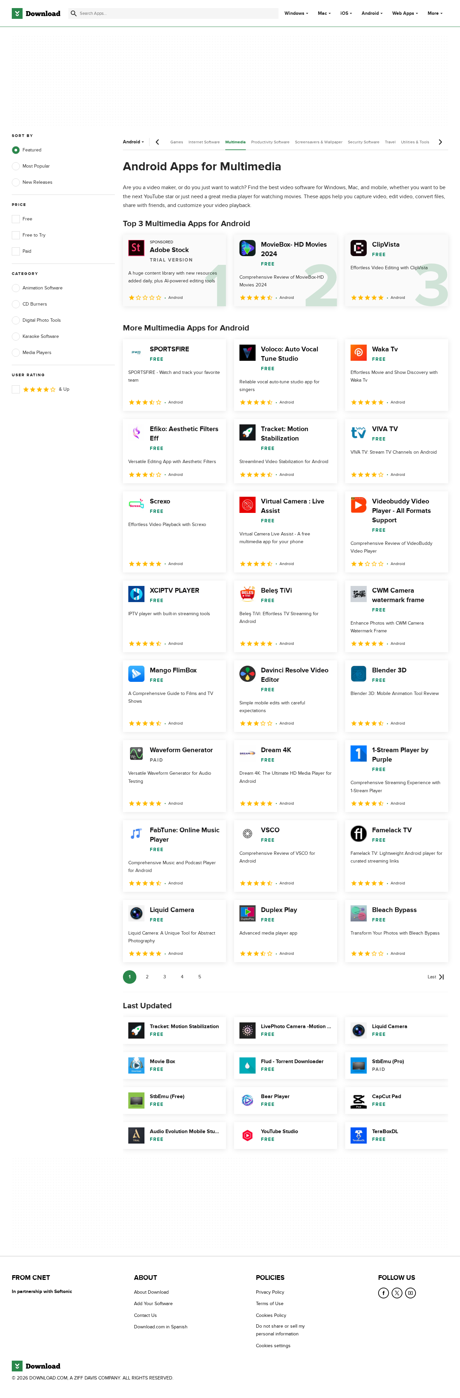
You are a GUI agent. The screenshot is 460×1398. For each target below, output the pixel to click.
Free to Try (34, 235)
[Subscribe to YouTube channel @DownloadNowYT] (410, 1293)
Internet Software (204, 142)
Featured (32, 150)
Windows (294, 13)
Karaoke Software (41, 336)
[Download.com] (36, 13)
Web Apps (403, 13)
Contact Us (145, 1315)
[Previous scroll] (158, 142)
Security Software (364, 142)
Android (370, 13)
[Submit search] (73, 13)
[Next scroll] (440, 142)
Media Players (37, 352)
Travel (390, 142)
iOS (344, 13)
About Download (151, 1292)
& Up (64, 389)
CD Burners (35, 304)
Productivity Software (270, 142)
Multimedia (235, 142)
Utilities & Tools (415, 142)
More (433, 13)
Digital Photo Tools (42, 320)
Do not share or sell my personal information (280, 1330)
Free (27, 219)
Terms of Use (270, 1303)
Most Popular (36, 166)
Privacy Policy (270, 1292)
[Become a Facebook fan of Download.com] (383, 1293)
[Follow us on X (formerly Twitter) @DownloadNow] (397, 1293)
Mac (322, 13)
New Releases (38, 182)
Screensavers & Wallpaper (318, 142)
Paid (27, 251)
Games (176, 142)
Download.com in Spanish (161, 1327)
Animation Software (43, 288)
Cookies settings (273, 1345)
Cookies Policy (271, 1315)
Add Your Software (153, 1303)
